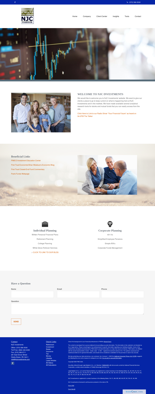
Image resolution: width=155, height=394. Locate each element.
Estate (48, 349)
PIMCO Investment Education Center (26, 160)
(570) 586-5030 (134, 2)
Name (13, 289)
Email (59, 289)
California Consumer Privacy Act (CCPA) (125, 356)
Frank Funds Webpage (20, 173)
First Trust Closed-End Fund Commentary (27, 169)
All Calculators (51, 365)
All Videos (49, 363)
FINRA (104, 365)
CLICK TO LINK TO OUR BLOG (45, 252)
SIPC (107, 365)
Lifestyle (49, 358)
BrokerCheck (107, 341)
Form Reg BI (71, 389)
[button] (87, 16)
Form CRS (71, 385)
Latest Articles (51, 360)
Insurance (49, 351)
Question (15, 301)
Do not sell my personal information (112, 358)
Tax (47, 354)
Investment (50, 347)
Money (48, 356)
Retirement (50, 344)
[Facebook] (12, 363)
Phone (104, 289)
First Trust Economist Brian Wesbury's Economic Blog (32, 165)
